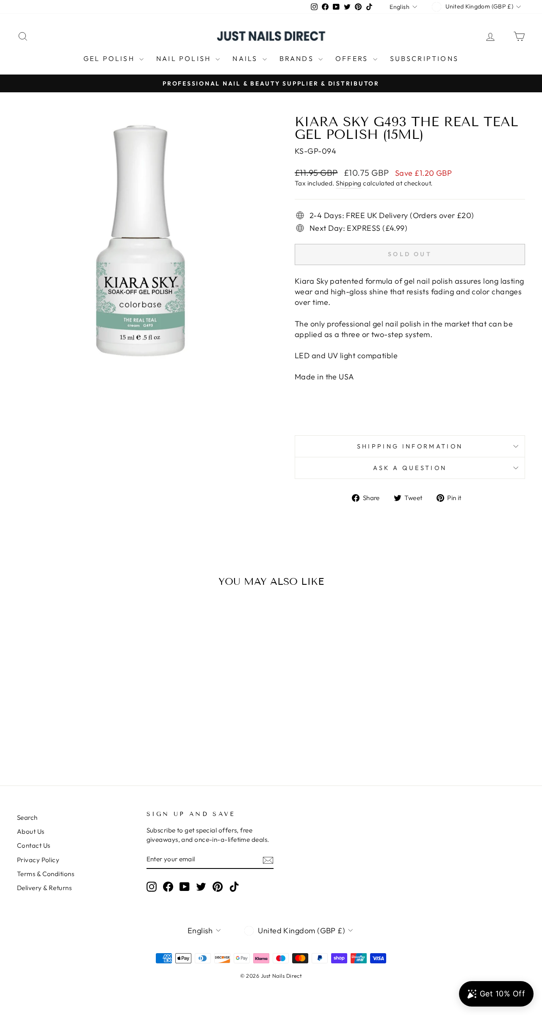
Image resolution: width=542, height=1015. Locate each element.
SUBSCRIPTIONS (424, 58)
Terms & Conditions (45, 874)
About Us (30, 831)
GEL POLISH (110, 58)
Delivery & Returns (44, 888)
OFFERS (353, 58)
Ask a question (410, 468)
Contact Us (33, 845)
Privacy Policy (38, 860)
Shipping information (410, 446)
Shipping (349, 183)
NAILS (246, 58)
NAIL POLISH (184, 58)
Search (27, 817)
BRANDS (297, 58)
